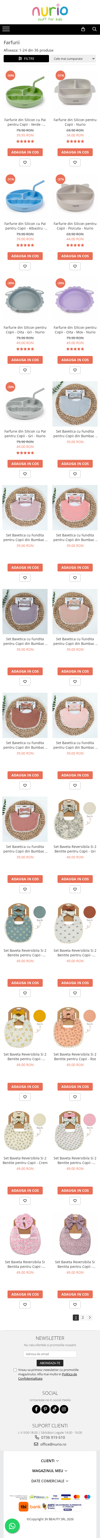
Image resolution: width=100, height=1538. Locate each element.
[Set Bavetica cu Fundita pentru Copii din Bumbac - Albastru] (75, 404)
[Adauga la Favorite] (25, 162)
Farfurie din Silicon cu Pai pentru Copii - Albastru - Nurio (25, 226)
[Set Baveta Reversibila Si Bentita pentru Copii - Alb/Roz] (25, 1234)
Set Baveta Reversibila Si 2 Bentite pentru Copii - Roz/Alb (75, 1160)
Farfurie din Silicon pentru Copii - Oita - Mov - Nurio (75, 329)
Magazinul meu (48, 1470)
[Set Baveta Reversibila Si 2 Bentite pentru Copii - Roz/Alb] (75, 1130)
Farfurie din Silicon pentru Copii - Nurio (75, 122)
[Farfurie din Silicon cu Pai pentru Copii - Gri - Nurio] (25, 404)
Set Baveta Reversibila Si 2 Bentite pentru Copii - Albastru (25, 952)
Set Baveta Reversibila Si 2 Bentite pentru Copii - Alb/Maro (75, 952)
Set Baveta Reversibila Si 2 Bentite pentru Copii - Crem (25, 1160)
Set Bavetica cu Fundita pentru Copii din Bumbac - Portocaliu (75, 537)
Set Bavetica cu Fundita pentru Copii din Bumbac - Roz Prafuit (75, 641)
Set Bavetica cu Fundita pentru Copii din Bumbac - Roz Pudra (25, 537)
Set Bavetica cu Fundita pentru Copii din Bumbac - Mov (25, 641)
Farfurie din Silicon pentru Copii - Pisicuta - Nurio (75, 226)
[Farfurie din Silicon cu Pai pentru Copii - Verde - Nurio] (25, 92)
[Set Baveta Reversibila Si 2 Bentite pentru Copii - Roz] (75, 1026)
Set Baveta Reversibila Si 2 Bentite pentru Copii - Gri (75, 848)
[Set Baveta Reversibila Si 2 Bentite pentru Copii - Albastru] (25, 923)
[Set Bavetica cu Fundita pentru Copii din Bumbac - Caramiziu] (25, 819)
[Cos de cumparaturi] (83, 29)
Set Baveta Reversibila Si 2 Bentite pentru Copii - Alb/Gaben (25, 1056)
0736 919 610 (52, 1437)
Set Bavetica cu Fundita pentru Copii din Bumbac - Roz (75, 745)
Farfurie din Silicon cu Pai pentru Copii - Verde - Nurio (25, 122)
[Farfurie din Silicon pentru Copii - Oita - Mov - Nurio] (75, 300)
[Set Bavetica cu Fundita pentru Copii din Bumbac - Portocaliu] (75, 507)
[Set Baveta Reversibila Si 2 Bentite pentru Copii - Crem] (25, 1130)
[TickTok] (54, 1409)
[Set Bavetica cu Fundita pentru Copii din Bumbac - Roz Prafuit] (75, 611)
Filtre (28, 58)
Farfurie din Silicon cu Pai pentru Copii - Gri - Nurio (25, 433)
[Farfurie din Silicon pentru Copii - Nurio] (75, 92)
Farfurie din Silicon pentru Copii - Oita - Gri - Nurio (25, 329)
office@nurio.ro (52, 1444)
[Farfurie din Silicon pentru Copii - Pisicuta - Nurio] (75, 196)
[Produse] (6, 30)
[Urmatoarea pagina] (89, 1318)
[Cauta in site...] (94, 29)
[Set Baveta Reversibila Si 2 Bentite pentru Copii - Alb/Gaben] (25, 1026)
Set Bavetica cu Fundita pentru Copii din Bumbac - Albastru (75, 433)
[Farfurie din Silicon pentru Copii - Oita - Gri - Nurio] (25, 300)
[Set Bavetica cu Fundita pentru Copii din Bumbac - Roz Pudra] (25, 507)
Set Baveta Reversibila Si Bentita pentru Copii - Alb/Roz (25, 1264)
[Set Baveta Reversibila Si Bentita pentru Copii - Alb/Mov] (75, 1234)
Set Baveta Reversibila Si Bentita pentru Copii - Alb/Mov (75, 1264)
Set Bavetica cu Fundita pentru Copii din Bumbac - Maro (25, 745)
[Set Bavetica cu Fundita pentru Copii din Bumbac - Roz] (75, 715)
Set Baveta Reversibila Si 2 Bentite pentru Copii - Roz (75, 1056)
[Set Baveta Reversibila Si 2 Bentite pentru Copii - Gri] (75, 819)
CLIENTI (48, 1460)
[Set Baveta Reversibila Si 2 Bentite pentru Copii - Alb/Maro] (75, 923)
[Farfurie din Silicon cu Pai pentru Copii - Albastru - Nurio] (25, 196)
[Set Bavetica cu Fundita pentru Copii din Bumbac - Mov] (25, 611)
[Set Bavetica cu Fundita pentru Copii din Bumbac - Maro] (25, 715)
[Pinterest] (45, 1409)
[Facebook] (36, 1409)
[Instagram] (64, 1409)
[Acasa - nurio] (50, 12)
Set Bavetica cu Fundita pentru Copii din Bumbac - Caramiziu (25, 848)
